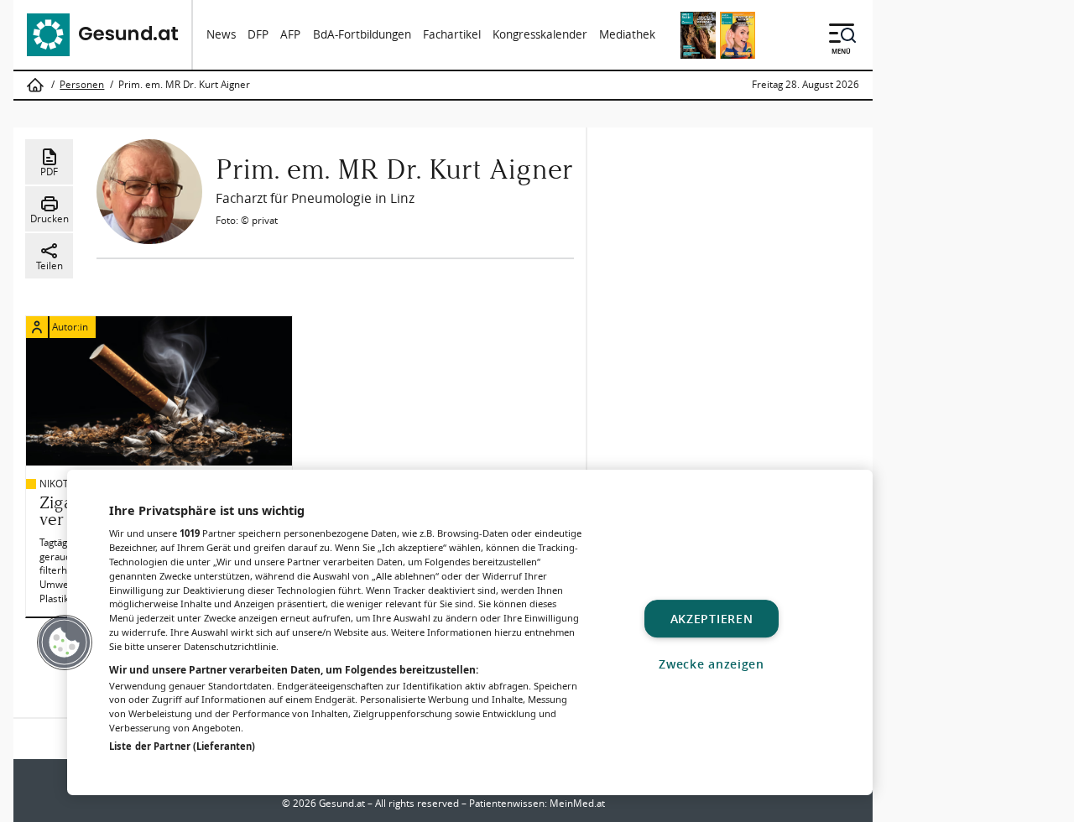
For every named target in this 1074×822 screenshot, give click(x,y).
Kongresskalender (540, 34)
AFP (290, 34)
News (221, 34)
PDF (49, 171)
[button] (64, 642)
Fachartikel (452, 34)
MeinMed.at (577, 803)
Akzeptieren (711, 619)
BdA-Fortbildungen (362, 34)
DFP (258, 34)
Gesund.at (342, 803)
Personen (82, 85)
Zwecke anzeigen (711, 664)
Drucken (49, 218)
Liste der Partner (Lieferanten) (182, 746)
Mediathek (627, 34)
